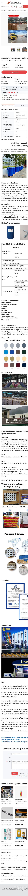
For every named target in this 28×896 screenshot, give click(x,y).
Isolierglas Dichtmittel (6, 858)
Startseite (3, 10)
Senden (14, 773)
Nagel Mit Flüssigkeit (6, 861)
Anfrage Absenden (14, 72)
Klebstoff (18, 10)
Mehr (2, 882)
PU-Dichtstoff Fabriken (8, 879)
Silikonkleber (23, 10)
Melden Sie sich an (6, 99)
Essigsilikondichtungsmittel (21, 855)
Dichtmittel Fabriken (17, 876)
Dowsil (16, 858)
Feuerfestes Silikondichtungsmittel (21, 861)
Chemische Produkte (11, 10)
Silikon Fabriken (6, 876)
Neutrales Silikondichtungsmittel (8, 855)
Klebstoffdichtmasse (20, 879)
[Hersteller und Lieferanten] (14, 2)
